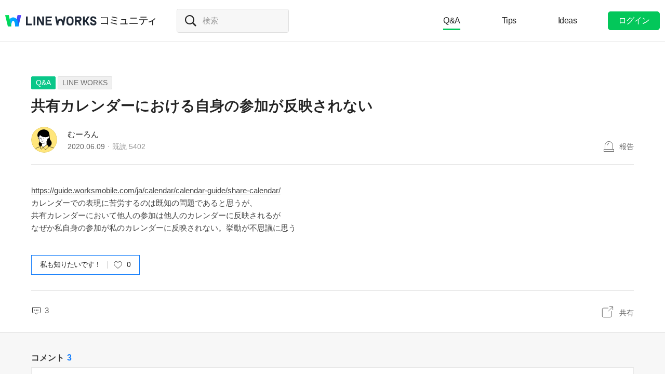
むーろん (83, 134)
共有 (626, 313)
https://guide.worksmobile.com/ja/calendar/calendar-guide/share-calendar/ (156, 190)
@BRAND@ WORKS (51, 20)
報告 (626, 146)
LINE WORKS (85, 82)
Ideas (567, 20)
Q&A (451, 20)
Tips (509, 20)
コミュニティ (128, 20)
